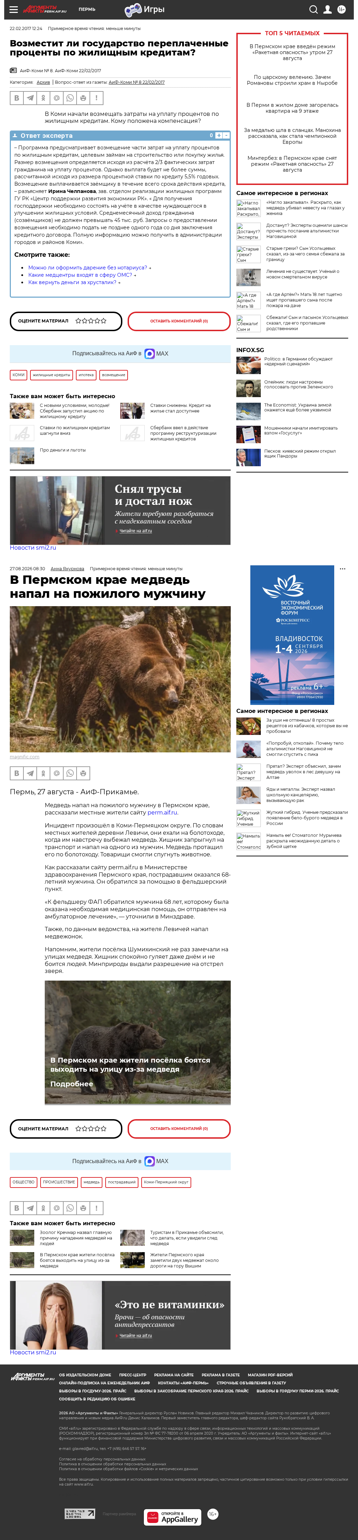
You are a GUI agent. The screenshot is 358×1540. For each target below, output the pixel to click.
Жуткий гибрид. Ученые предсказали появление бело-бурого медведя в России (307, 818)
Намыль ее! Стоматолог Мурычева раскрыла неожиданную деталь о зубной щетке (304, 841)
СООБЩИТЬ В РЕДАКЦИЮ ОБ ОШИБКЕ (97, 1399)
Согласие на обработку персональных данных (102, 1459)
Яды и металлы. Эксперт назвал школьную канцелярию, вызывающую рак (300, 795)
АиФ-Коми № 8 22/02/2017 (137, 82)
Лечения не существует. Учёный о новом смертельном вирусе (302, 274)
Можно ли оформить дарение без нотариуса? (87, 268)
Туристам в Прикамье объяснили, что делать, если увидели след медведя (187, 1238)
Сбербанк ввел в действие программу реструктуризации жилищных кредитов (183, 433)
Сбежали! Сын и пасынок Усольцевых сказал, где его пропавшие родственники (307, 323)
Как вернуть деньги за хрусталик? (72, 282)
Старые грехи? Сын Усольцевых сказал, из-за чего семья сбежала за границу (305, 254)
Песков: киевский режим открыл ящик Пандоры (300, 454)
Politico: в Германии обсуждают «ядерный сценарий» (298, 361)
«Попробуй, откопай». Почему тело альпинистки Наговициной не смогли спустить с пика (305, 749)
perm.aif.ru (162, 812)
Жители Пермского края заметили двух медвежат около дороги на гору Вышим (184, 1260)
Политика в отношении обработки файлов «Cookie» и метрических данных (128, 1469)
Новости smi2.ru (33, 547)
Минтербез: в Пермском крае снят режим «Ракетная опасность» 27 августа (292, 164)
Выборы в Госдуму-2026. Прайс (92, 1391)
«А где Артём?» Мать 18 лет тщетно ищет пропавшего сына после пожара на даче (304, 300)
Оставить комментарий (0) (179, 321)
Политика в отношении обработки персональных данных (112, 1464)
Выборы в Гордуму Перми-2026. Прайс (298, 1391)
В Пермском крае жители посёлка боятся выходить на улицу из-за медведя (130, 1064)
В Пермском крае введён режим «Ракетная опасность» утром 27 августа (292, 52)
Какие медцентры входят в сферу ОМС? (80, 275)
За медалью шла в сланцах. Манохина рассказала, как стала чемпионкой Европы (292, 136)
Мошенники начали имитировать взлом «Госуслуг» (301, 431)
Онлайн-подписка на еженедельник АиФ (104, 1383)
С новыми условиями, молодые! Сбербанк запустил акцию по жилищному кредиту (74, 411)
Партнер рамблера (119, 1514)
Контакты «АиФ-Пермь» (183, 1383)
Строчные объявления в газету (251, 1383)
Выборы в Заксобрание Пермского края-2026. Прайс (191, 1391)
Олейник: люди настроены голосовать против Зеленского (298, 384)
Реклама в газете (221, 1375)
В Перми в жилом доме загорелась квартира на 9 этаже (292, 108)
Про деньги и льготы (63, 450)
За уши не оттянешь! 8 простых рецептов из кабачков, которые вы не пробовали (307, 725)
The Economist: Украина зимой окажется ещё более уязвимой (297, 407)
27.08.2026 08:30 (27, 568)
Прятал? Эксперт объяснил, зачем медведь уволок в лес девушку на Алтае (303, 772)
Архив (43, 82)
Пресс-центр (132, 1375)
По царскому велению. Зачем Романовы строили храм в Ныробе (292, 80)
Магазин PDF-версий (270, 1375)
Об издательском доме (85, 1375)
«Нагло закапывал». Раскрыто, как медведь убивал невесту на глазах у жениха (305, 208)
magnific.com (25, 756)
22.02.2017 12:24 (26, 28)
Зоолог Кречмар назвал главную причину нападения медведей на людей (76, 1238)
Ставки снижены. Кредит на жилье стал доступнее (180, 408)
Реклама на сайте (174, 1375)
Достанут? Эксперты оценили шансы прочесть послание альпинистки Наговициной (307, 231)
